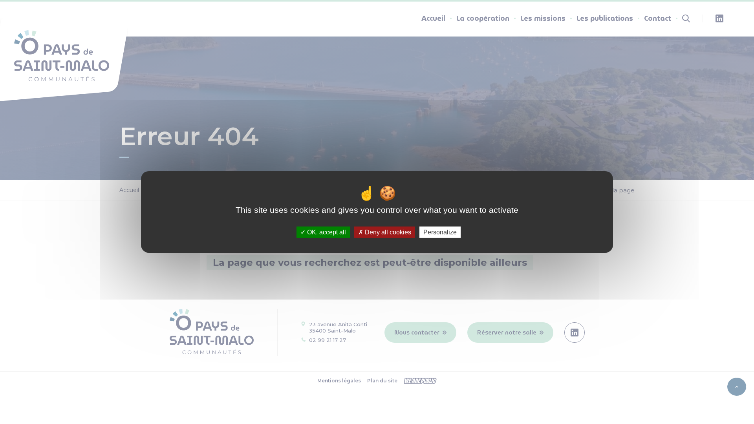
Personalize (440, 232)
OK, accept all (326, 232)
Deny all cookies (387, 232)
